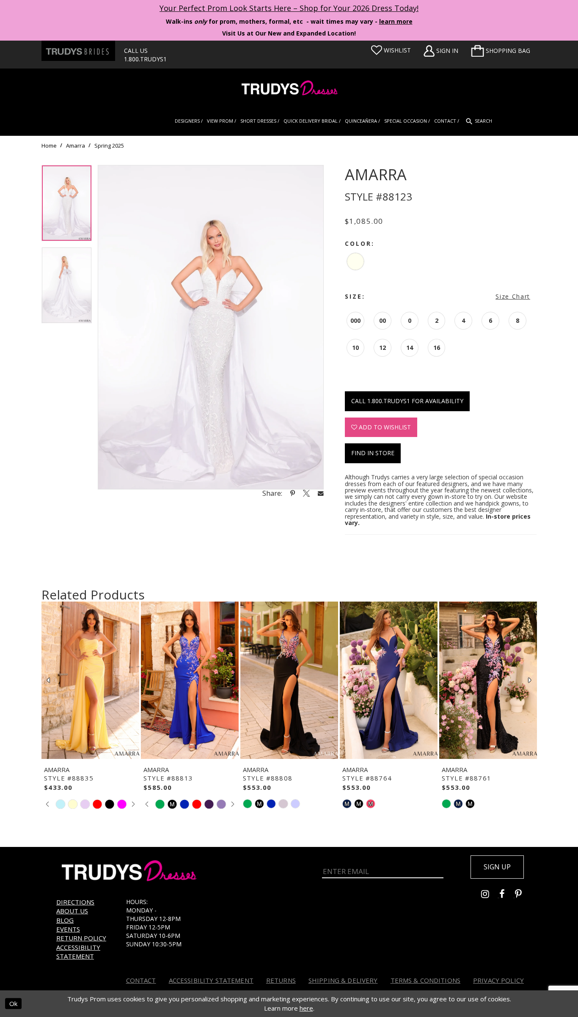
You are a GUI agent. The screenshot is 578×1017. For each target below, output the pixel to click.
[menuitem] (501, 51)
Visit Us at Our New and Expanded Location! (289, 33)
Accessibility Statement (78, 951)
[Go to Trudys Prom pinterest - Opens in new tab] (522, 895)
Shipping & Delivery (343, 980)
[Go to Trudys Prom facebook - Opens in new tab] (507, 895)
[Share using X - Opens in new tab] (306, 493)
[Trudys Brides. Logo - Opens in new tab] (78, 51)
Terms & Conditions (426, 980)
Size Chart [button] (512, 296)
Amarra (75, 145)
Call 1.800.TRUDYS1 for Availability (407, 401)
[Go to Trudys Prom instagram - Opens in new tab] (490, 895)
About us (72, 911)
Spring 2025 (109, 145)
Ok (13, 1004)
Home (49, 145)
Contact (141, 980)
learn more (396, 21)
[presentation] (90, 680)
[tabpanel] (66, 206)
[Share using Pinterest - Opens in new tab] (292, 493)
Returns (281, 980)
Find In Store (372, 453)
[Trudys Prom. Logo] (289, 89)
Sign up (497, 866)
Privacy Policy (498, 980)
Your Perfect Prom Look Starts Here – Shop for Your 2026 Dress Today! (289, 8)
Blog (65, 920)
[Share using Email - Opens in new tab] (321, 493)
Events (68, 929)
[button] (501, 51)
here (306, 1008)
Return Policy (81, 938)
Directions (75, 902)
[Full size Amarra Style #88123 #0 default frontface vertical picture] (210, 327)
